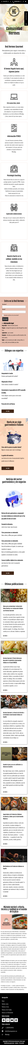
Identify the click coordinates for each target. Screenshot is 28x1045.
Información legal (9, 323)
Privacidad (21, 1043)
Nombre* (4, 304)
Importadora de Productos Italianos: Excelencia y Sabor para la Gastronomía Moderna (13, 817)
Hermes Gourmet (15, 1041)
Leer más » (5, 635)
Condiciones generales (9, 1043)
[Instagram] (8, 1020)
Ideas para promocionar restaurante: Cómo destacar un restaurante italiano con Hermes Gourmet (13, 608)
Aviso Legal (22, 1041)
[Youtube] (12, 1020)
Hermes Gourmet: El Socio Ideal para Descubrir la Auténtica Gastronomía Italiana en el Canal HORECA (12, 660)
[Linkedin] (16, 1020)
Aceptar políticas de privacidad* (11, 315)
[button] (14, 20)
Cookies (16, 1043)
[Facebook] (4, 1020)
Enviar (5, 319)
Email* (3, 309)
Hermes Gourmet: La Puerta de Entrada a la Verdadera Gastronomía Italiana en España (13, 715)
